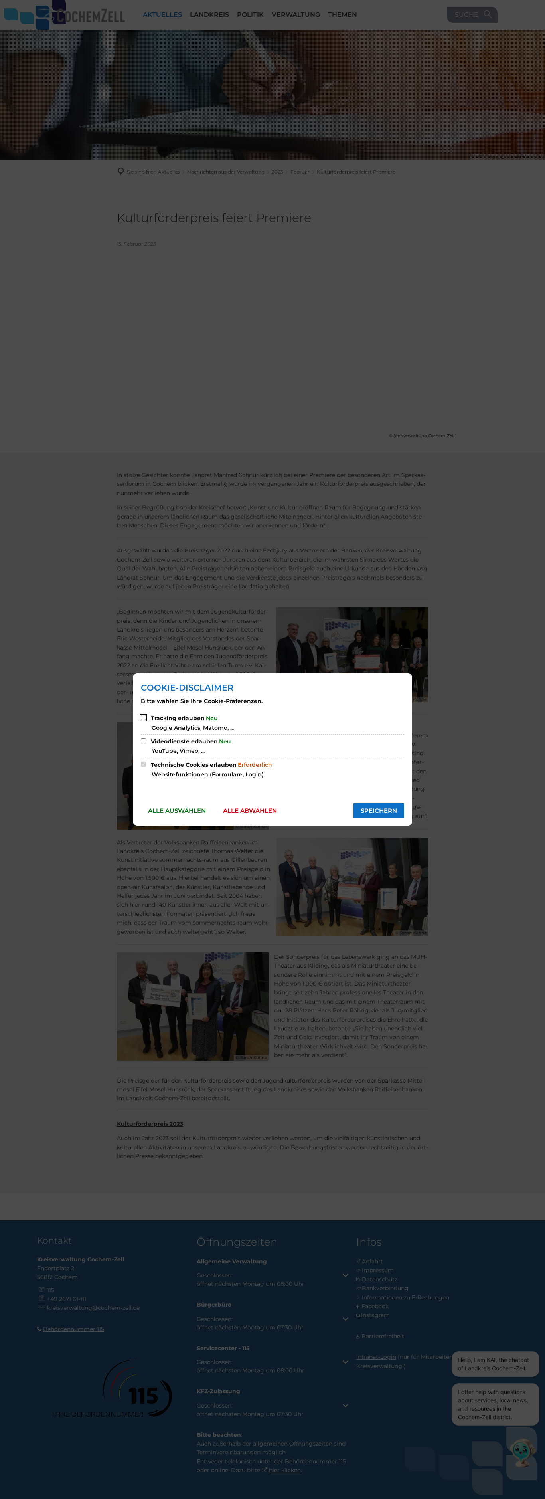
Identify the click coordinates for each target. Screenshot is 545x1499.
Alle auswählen (177, 810)
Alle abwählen (250, 810)
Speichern (379, 810)
